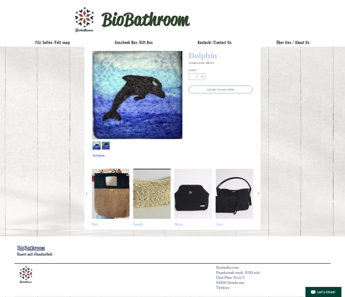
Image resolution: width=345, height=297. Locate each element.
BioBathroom (31, 247)
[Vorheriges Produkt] (86, 193)
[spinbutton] (197, 76)
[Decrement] (191, 76)
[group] (172, 198)
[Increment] (202, 76)
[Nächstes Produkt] (258, 193)
